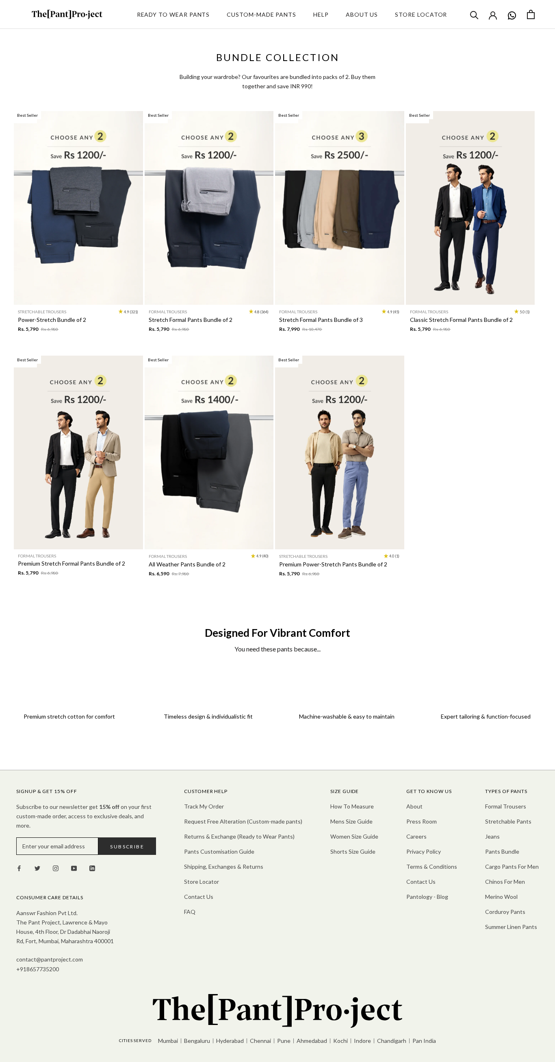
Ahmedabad (312, 1040)
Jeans (492, 836)
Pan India (424, 1040)
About (414, 806)
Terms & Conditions (431, 866)
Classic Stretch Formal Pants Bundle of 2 (461, 319)
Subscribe (127, 846)
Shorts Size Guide (352, 851)
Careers (416, 836)
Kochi (340, 1040)
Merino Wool (501, 896)
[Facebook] (19, 867)
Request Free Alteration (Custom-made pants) (243, 821)
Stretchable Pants (508, 821)
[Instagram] (56, 867)
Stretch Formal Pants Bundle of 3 (321, 319)
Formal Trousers (505, 806)
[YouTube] (74, 867)
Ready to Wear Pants (173, 14)
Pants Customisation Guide (219, 851)
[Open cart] (531, 14)
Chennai (260, 1040)
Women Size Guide (354, 836)
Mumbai (168, 1040)
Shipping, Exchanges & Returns (223, 866)
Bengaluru (197, 1040)
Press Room (421, 821)
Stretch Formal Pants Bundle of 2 (190, 319)
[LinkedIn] (92, 867)
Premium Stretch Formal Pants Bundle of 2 (71, 563)
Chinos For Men (505, 881)
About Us (362, 14)
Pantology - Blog (427, 896)
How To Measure (352, 806)
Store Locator (421, 14)
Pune (284, 1040)
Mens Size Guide (351, 821)
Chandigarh (391, 1040)
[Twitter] (37, 867)
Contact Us (198, 896)
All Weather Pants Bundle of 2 (187, 564)
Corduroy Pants (505, 911)
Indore (362, 1040)
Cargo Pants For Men (512, 866)
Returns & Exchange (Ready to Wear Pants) (239, 836)
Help (321, 14)
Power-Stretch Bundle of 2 (52, 319)
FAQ (189, 911)
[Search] (474, 14)
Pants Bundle (502, 851)
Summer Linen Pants (511, 926)
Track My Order (204, 806)
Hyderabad (230, 1040)
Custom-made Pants (261, 14)
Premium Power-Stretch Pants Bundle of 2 (333, 564)
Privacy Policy (423, 851)
